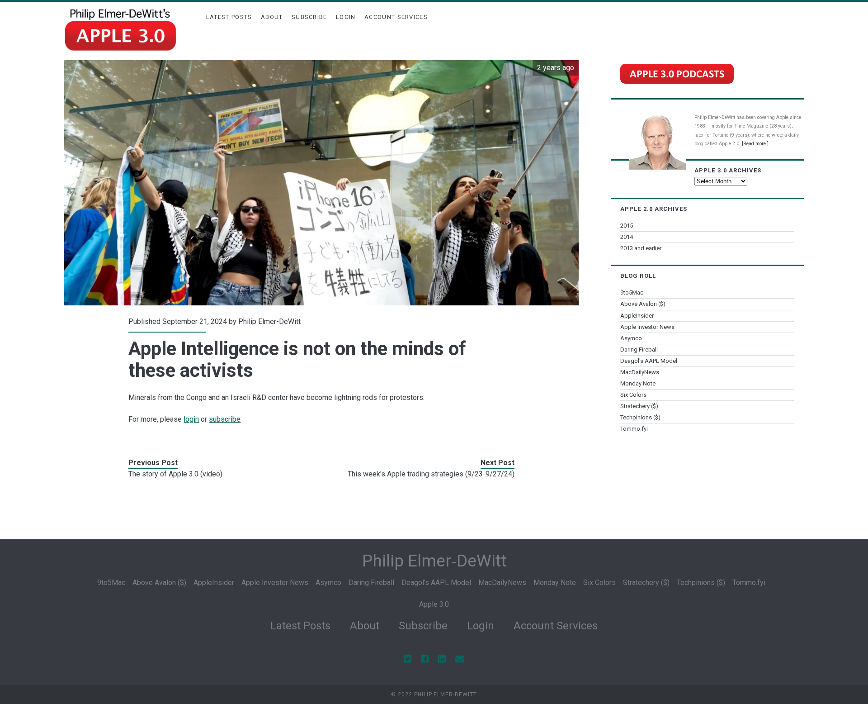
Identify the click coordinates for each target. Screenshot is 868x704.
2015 (626, 225)
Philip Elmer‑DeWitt (434, 561)
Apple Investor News (647, 326)
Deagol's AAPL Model (648, 360)
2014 (626, 236)
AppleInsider (637, 315)
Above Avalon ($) (642, 303)
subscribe (225, 419)
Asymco (631, 338)
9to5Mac (631, 292)
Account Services (396, 17)
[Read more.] (755, 144)
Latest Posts (229, 17)
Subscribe (309, 17)
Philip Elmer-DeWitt (269, 321)
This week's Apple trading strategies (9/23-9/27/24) (431, 474)
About (272, 17)
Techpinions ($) (640, 417)
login (191, 419)
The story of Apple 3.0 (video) (175, 474)
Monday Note (638, 383)
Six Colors (633, 394)
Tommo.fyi (634, 428)
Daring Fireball (639, 349)
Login (346, 17)
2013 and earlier (640, 248)
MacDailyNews (639, 372)
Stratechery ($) (639, 406)
